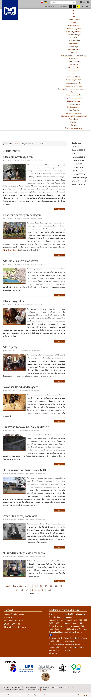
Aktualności (73, 43)
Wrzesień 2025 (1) (79, 181)
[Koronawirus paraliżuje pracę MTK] (14, 485)
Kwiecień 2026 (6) (78, 157)
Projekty (73, 122)
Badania (73, 125)
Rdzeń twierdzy (73, 67)
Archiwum (73, 52)
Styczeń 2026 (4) (78, 167)
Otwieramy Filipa (14, 301)
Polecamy (6, 687)
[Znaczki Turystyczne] (45, 676)
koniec (50, 590)
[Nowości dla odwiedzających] (14, 402)
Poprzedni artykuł (19, 586)
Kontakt (73, 37)
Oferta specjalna (73, 104)
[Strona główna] (74, 16)
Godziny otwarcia (73, 101)
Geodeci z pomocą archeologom (22, 215)
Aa (70, 6)
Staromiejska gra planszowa (20, 261)
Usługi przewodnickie (73, 94)
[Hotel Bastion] (47, 668)
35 (36, 586)
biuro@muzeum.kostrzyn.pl (16, 627)
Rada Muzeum (73, 25)
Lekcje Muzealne (73, 110)
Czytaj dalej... (59, 209)
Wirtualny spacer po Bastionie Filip (73, 55)
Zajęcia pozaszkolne (73, 113)
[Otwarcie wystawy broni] (14, 172)
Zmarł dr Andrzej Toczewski (20, 516)
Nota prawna (68, 687)
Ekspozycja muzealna (73, 83)
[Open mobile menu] (73, 10)
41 (17, 590)
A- (83, 6)
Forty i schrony (73, 70)
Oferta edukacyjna (73, 107)
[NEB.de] (27, 668)
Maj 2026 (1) (76, 153)
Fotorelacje (73, 46)
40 (61, 586)
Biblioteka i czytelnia (73, 28)
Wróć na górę (82, 695)
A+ (87, 6)
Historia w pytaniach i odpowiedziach (73, 116)
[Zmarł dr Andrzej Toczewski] (14, 531)
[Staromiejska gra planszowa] (14, 275)
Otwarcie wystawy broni (18, 157)
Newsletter (73, 58)
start (8, 586)
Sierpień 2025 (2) (78, 184)
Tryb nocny (63, 6)
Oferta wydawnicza (73, 31)
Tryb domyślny (50, 6)
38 (51, 586)
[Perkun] (62, 668)
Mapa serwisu (16, 687)
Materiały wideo (73, 49)
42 (22, 590)
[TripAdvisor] (84, 2)
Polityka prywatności (31, 687)
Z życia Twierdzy (73, 40)
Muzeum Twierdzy (73, 19)
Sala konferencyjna (74, 34)
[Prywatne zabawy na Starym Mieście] (14, 442)
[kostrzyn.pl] (13, 668)
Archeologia (73, 119)
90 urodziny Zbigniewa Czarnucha (24, 553)
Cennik (73, 91)
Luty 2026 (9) (77, 163)
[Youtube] (88, 2)
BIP (38, 689)
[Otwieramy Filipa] (14, 316)
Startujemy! (10, 347)
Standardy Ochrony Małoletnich (14, 689)
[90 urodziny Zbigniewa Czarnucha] (14, 568)
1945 (74, 73)
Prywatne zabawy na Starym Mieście (26, 427)
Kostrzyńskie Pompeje (73, 85)
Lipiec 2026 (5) (77, 146)
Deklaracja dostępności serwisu (51, 687)
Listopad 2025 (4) (78, 174)
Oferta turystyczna (73, 79)
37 (46, 586)
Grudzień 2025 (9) (78, 170)
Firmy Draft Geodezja (11, 250)
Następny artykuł (38, 590)
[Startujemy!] (14, 362)
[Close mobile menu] (73, 13)
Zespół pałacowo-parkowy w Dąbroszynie (73, 88)
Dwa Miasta (73, 64)
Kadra (73, 22)
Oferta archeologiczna (73, 128)
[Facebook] (81, 2)
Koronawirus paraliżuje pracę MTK (24, 470)
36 (41, 586)
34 (31, 586)
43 (27, 590)
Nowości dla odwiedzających (20, 387)
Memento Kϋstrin (73, 76)
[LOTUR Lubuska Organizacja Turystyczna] (76, 668)
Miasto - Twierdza (73, 61)
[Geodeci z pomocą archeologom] (14, 230)
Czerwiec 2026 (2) (78, 150)
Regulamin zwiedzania (73, 97)
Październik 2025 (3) (79, 177)
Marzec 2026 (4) (78, 160)
